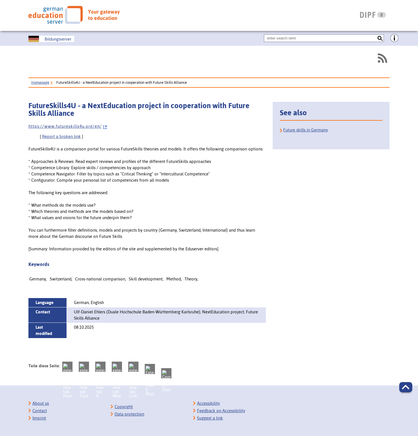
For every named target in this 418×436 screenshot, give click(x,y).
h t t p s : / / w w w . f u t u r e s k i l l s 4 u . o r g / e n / (65, 126)
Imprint (39, 418)
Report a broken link (61, 136)
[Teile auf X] (100, 367)
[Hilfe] (394, 38)
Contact (39, 410)
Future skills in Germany (305, 129)
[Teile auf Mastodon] (67, 367)
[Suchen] (380, 38)
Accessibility (208, 403)
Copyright (124, 406)
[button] (405, 387)
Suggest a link (210, 418)
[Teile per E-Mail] (150, 369)
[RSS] (382, 58)
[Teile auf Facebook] (84, 367)
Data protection (129, 414)
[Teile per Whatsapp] (117, 367)
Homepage (40, 82)
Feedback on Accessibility (221, 410)
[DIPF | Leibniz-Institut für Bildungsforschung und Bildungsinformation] (373, 14)
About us (40, 403)
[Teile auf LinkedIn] (133, 367)
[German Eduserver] (74, 15)
